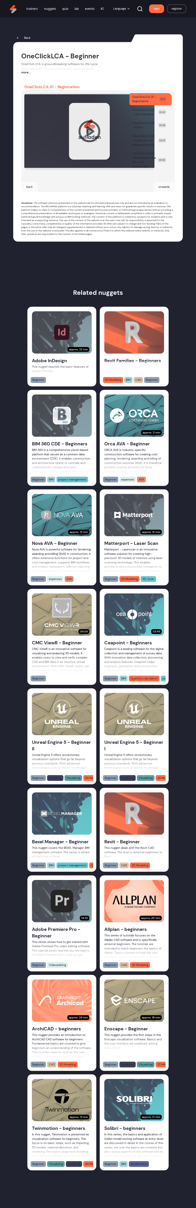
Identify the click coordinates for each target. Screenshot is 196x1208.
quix (65, 9)
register (177, 9)
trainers (32, 9)
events (90, 9)
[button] (121, 9)
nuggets (50, 9)
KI (102, 9)
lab (76, 9)
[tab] (150, 99)
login (156, 9)
